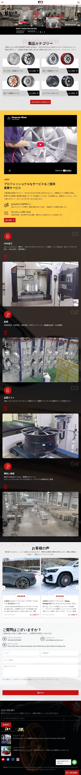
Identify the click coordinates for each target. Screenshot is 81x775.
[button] (36, 32)
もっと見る (32, 71)
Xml (28, 769)
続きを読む (8, 220)
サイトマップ (51, 769)
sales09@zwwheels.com (54, 640)
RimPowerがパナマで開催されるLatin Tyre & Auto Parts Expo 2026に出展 (39, 738)
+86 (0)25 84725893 (14, 640)
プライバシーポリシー (38, 769)
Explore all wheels (40, 102)
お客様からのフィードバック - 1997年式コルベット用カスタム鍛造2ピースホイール (41, 750)
